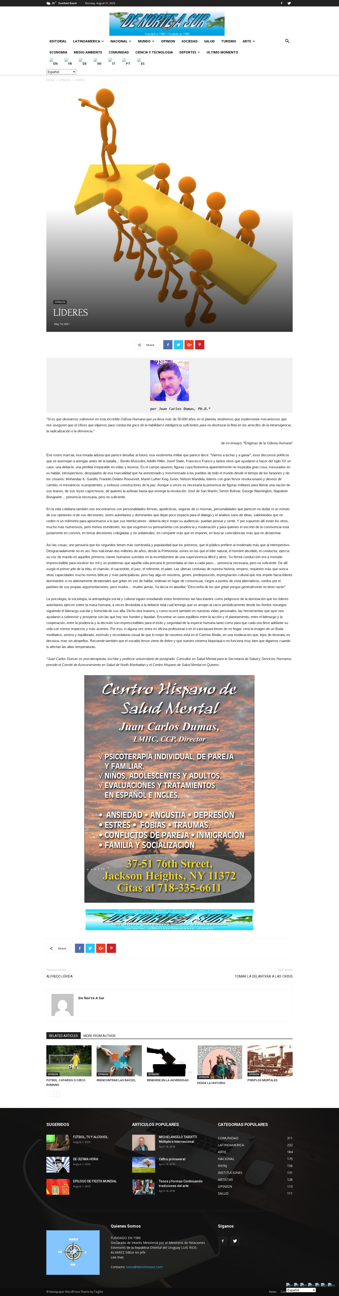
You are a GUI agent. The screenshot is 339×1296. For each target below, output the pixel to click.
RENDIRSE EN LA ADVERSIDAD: (168, 1080)
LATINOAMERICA (86, 41)
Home (50, 80)
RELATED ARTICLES (63, 1036)
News (272, 1292)
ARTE (247, 41)
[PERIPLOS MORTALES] (270, 1060)
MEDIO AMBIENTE (88, 52)
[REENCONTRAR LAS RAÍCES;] (119, 1060)
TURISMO (228, 41)
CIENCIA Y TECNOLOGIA (154, 52)
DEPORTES (187, 52)
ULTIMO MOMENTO (222, 52)
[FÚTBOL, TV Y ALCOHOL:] (57, 1143)
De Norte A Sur (91, 998)
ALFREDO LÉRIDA (59, 976)
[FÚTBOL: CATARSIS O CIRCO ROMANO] (69, 1060)
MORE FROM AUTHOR (99, 1036)
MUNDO (144, 41)
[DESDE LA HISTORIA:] (219, 1062)
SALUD (209, 41)
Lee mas (117, 1257)
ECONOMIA (58, 52)
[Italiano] (112, 63)
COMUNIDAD (119, 52)
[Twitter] (289, 3)
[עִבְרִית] (97, 63)
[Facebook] (281, 3)
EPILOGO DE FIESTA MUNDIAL (95, 1181)
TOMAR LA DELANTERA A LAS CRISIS (264, 976)
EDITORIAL (58, 41)
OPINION (168, 41)
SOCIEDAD (189, 41)
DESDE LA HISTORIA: (211, 1083)
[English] (53, 63)
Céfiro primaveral (172, 1159)
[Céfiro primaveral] (143, 1165)
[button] (287, 41)
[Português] (126, 63)
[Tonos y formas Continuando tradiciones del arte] (143, 1187)
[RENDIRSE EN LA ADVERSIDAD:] (169, 1060)
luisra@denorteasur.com (144, 1267)
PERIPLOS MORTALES (262, 1080)
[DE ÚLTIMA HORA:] (57, 1165)
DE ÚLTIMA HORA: (86, 1159)
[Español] (141, 63)
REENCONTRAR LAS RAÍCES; (116, 1080)
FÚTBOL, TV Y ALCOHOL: (91, 1137)
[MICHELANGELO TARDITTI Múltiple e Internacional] (143, 1143)
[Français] (68, 63)
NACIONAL (119, 41)
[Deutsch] (83, 63)
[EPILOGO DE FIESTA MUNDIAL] (57, 1187)
